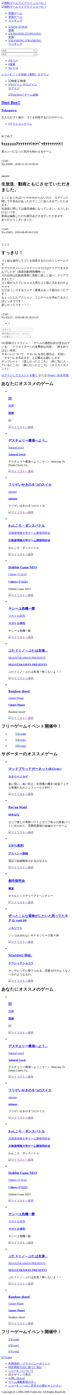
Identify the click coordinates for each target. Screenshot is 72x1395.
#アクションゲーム (20, 123)
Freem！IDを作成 (58, 375)
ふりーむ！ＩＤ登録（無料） (19, 74)
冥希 (11, 405)
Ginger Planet (16, 698)
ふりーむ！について (21, 1370)
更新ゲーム (15, 16)
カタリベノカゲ (18, 776)
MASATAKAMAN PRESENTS (26, 657)
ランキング (15, 20)
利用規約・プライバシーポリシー (29, 1363)
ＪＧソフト (15, 928)
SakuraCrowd (16, 447)
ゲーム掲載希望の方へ (22, 1381)
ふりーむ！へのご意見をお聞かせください (35, 1385)
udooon (12, 491)
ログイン (43, 74)
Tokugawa (9, 110)
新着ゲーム (15, 13)
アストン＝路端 (18, 853)
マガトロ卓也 (16, 615)
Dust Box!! (10, 102)
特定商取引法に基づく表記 (25, 1367)
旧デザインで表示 (19, 1374)
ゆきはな (14, 814)
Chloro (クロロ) (17, 574)
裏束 (11, 888)
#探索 (11, 64)
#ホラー (13, 60)
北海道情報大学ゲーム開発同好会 (29, 532)
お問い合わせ (16, 1378)
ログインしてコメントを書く (19, 375)
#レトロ (13, 67)
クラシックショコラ (21, 963)
